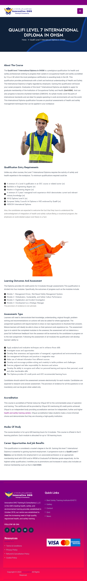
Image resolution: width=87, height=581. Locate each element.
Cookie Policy (11, 558)
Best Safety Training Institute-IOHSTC (61, 500)
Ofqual (9, 77)
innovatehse (26, 572)
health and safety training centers (17, 413)
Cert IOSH (68, 90)
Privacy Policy (11, 550)
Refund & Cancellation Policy (17, 554)
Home (24, 39)
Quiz (48, 512)
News (49, 516)
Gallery (49, 504)
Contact (50, 508)
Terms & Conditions (14, 546)
